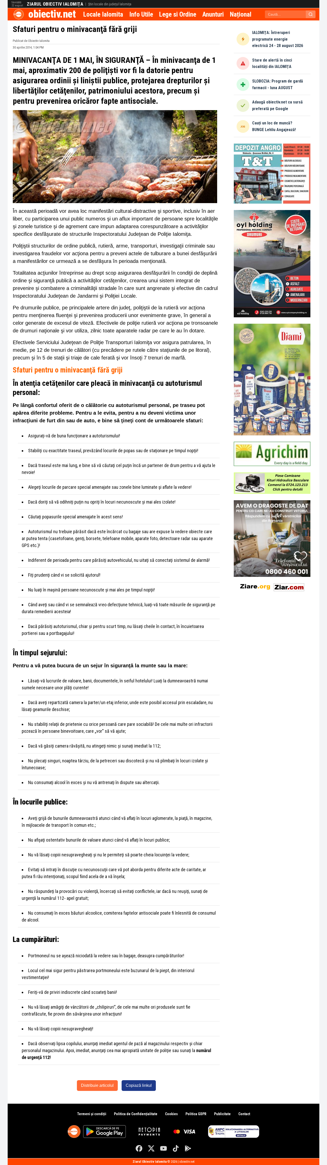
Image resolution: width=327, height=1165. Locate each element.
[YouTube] (163, 1148)
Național (240, 14)
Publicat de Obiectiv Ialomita (31, 41)
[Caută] (311, 14)
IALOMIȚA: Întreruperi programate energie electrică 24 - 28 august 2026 (277, 39)
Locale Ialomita (103, 14)
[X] (151, 1148)
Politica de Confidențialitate (135, 1114)
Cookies (171, 1114)
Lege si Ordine (177, 14)
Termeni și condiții (91, 1114)
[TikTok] (175, 1148)
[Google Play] (188, 1148)
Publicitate (222, 1114)
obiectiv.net (52, 14)
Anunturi (213, 14)
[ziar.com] (289, 586)
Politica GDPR (195, 1114)
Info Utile (141, 14)
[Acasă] (18, 14)
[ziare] (255, 586)
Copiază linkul (139, 1085)
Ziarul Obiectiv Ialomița (55, 4)
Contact (244, 1114)
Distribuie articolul (97, 1085)
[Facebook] (139, 1148)
